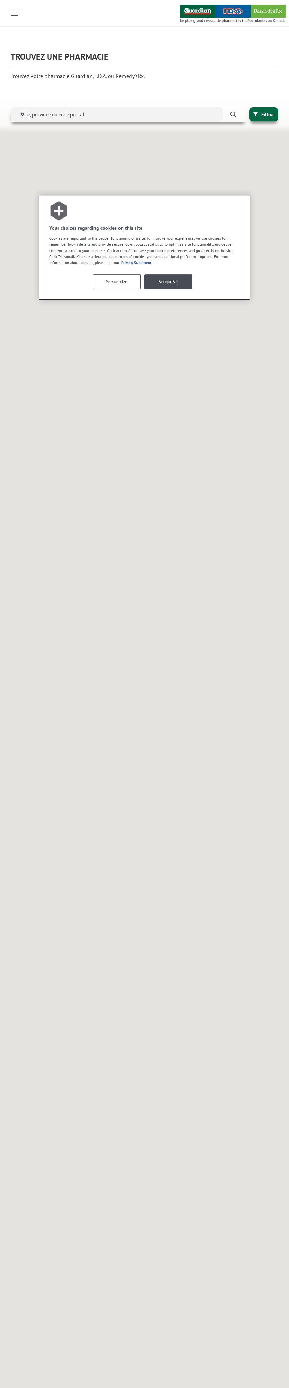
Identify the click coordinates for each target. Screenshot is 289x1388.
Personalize (116, 281)
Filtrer (267, 114)
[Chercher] (233, 114)
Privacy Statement (136, 262)
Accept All (168, 281)
